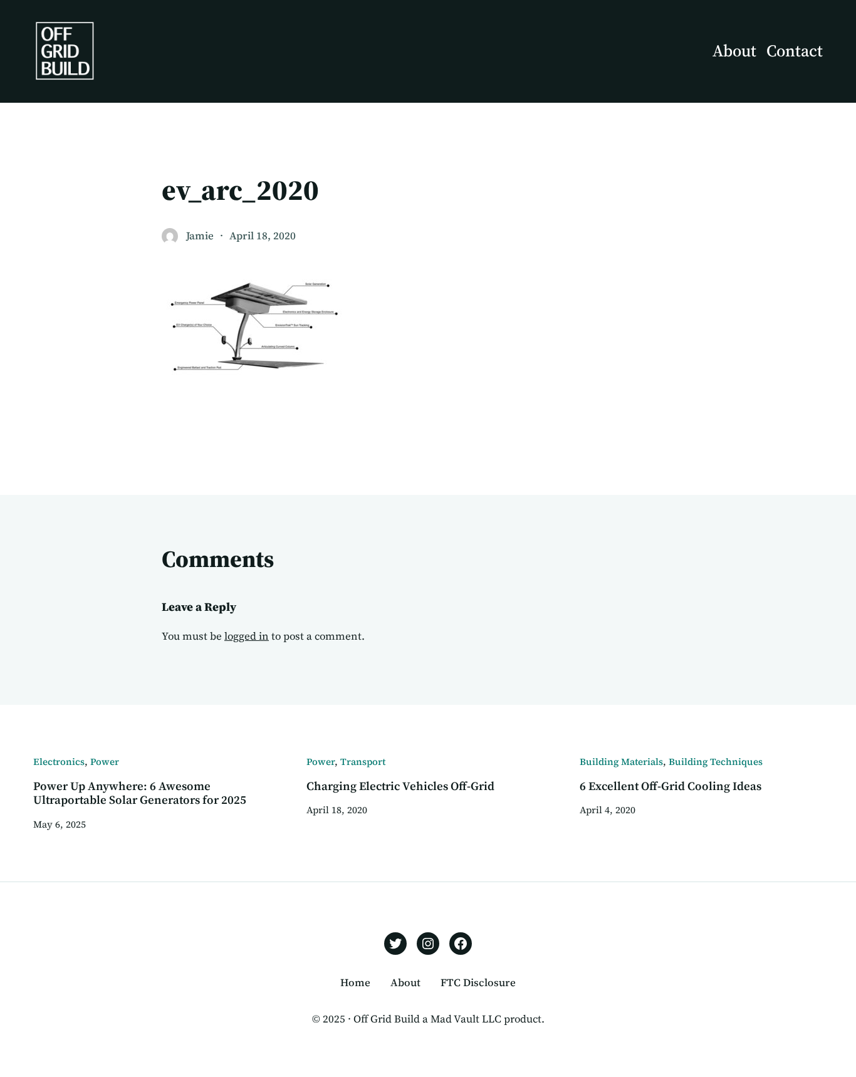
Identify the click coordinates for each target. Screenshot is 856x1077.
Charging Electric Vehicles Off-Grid (400, 786)
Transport (362, 761)
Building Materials (621, 761)
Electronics (59, 761)
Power (104, 761)
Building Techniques (716, 761)
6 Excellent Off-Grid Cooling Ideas (670, 786)
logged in (246, 636)
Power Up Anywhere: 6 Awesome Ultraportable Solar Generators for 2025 (139, 793)
